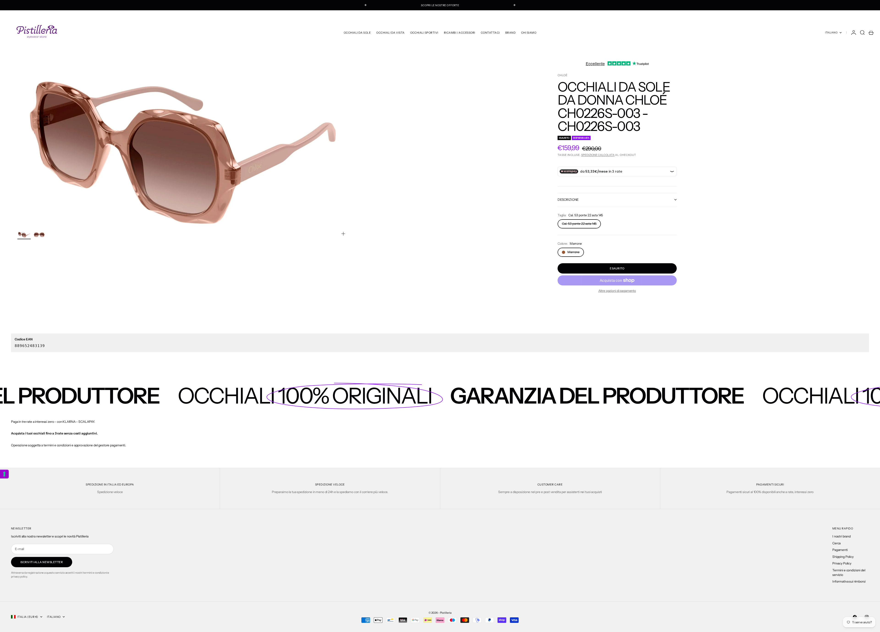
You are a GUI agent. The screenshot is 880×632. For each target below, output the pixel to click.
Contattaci (490, 32)
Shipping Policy (843, 557)
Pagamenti (840, 550)
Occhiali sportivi (424, 32)
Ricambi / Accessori (459, 32)
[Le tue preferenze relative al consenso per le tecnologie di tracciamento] (4, 474)
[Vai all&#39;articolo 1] (24, 234)
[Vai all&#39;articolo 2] (39, 234)
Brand (510, 32)
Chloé (562, 75)
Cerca (836, 543)
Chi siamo (528, 32)
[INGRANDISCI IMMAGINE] (343, 233)
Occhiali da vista (390, 32)
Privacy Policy (841, 563)
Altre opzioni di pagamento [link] (617, 291)
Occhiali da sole (357, 32)
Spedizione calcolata (598, 155)
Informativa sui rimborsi (849, 581)
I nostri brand (841, 536)
